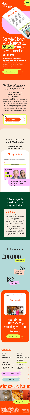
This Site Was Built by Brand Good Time (26, 412)
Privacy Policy (27, 411)
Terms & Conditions (26, 410)
